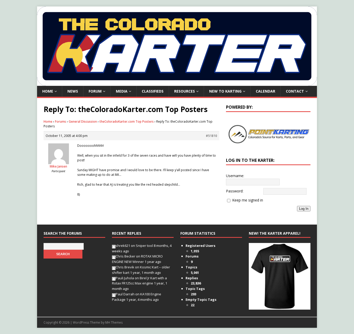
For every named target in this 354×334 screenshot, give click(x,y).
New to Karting (225, 91)
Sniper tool (144, 245)
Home (47, 91)
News (72, 91)
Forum (95, 91)
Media (122, 91)
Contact (295, 91)
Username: (235, 175)
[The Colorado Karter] (177, 82)
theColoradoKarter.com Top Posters (127, 121)
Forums (60, 121)
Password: (234, 191)
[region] (268, 134)
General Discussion (83, 121)
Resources (184, 91)
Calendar (265, 91)
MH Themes (114, 322)
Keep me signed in (247, 200)
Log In (303, 209)
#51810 (211, 136)
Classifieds (153, 91)
